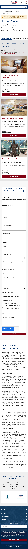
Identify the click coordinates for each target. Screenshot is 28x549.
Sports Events (8, 11)
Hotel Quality (6, 285)
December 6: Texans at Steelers (12, 118)
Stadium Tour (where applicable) (12, 308)
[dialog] (14, 538)
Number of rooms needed (10, 277)
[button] (22, 2)
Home (2, 11)
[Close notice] (26, 530)
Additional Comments (8, 317)
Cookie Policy (14, 534)
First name (5, 210)
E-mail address (6, 225)
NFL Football (17, 11)
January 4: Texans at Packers (11, 159)
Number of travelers (8, 269)
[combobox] (14, 7)
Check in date (6, 246)
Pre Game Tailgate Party (10, 303)
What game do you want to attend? (12, 262)
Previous (1, 497)
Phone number (6, 233)
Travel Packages (6, 38)
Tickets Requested (7, 293)
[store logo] (14, 2)
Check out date (6, 254)
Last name (5, 218)
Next (26, 38)
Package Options (7, 300)
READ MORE (24, 33)
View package (14, 94)
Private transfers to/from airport (12, 305)
